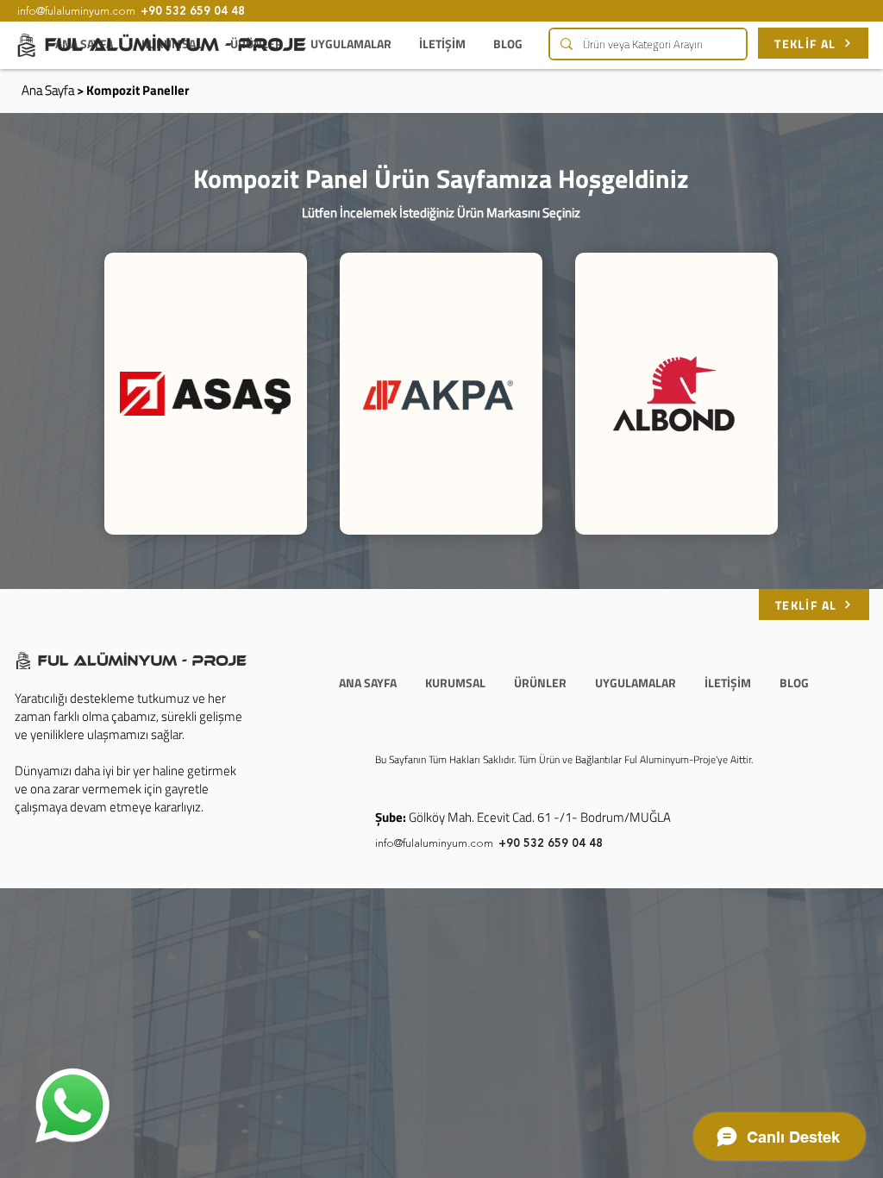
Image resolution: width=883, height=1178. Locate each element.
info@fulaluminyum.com (434, 843)
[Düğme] (205, 394)
